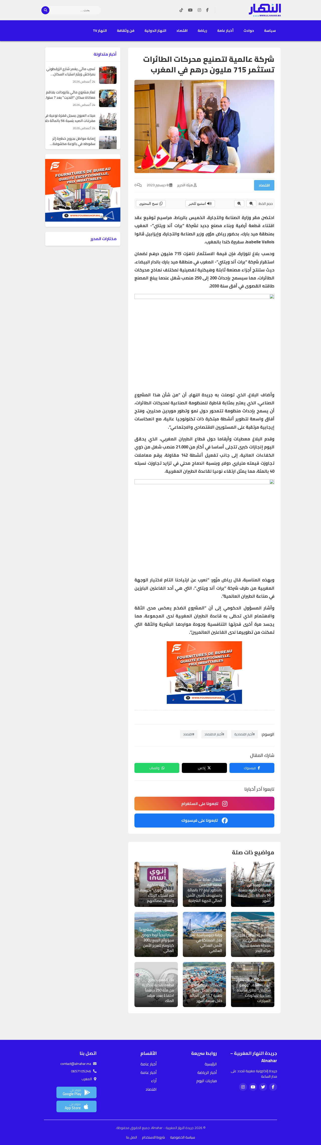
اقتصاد (182, 30)
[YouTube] (190, 10)
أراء (154, 1080)
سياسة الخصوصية (182, 1137)
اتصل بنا (131, 1137)
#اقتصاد (188, 734)
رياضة (202, 30)
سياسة (270, 30)
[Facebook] (207, 10)
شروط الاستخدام (153, 1137)
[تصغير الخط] (251, 203)
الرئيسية (211, 1064)
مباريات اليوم (206, 1080)
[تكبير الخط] (239, 203)
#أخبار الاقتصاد (214, 734)
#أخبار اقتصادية (244, 734)
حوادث (249, 30)
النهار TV (100, 30)
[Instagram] (199, 10)
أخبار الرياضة (207, 1072)
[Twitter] (263, 1087)
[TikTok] (181, 10)
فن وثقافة (125, 30)
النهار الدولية (155, 30)
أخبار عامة (225, 30)
